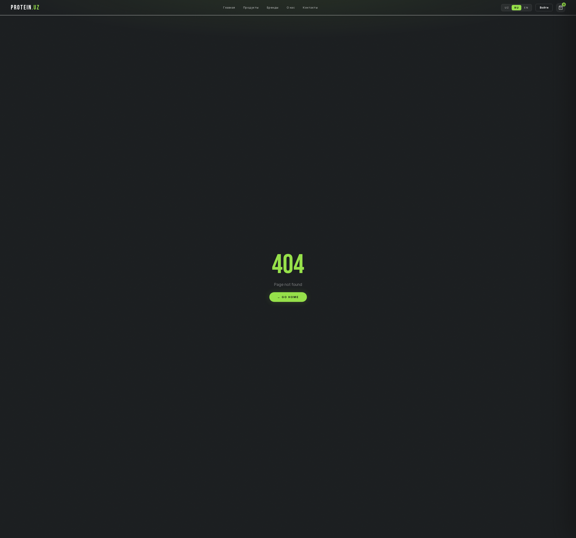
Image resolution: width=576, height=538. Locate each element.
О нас (291, 7)
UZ (507, 7)
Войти (544, 7)
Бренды (273, 7)
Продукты (251, 7)
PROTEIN (25, 7)
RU (516, 7)
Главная (229, 7)
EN (526, 7)
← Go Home (288, 297)
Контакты (310, 7)
